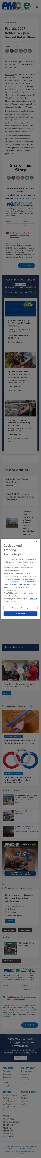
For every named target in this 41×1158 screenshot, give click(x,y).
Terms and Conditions (21, 584)
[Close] (36, 541)
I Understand (20, 614)
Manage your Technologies (20, 608)
